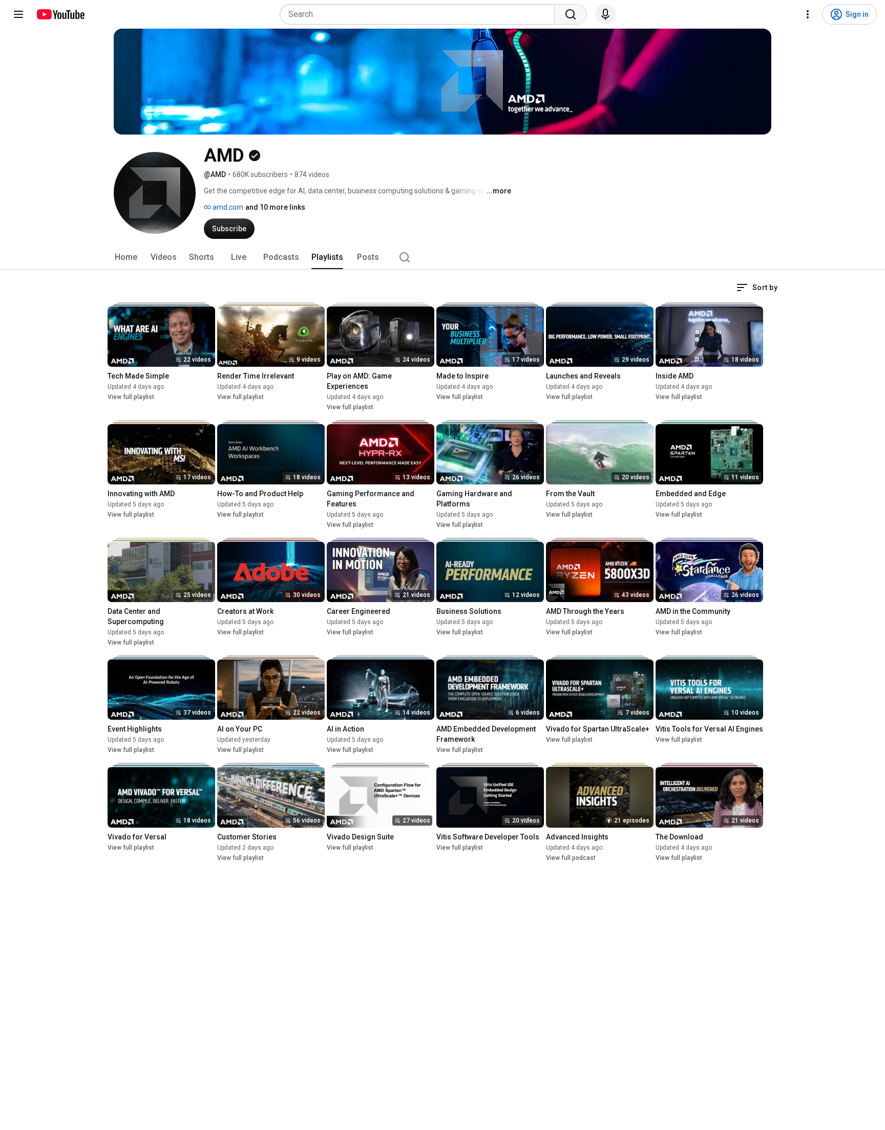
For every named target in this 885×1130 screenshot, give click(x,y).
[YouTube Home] (60, 14)
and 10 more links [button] (275, 207)
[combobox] (420, 14)
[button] (757, 287)
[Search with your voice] (605, 14)
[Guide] (18, 14)
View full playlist (131, 397)
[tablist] (442, 257)
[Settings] (808, 14)
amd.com (227, 207)
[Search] (570, 14)
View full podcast (571, 857)
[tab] (126, 257)
